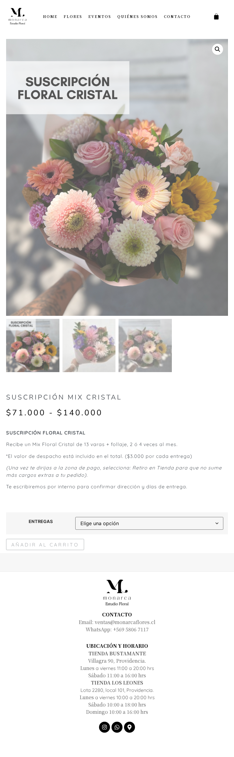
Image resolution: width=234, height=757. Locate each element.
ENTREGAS (41, 521)
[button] (217, 49)
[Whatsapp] (117, 727)
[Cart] (216, 16)
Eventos (99, 16)
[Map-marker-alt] (129, 727)
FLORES (73, 16)
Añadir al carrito (45, 545)
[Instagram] (104, 727)
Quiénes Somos (137, 16)
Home (50, 16)
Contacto (177, 16)
